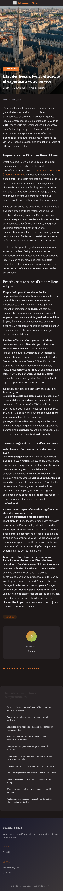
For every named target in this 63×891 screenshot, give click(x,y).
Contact (7, 872)
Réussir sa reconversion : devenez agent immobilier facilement (30, 790)
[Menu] (48, 3)
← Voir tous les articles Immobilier (21, 668)
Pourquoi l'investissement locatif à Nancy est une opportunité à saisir (29, 708)
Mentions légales (11, 867)
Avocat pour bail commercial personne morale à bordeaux (29, 718)
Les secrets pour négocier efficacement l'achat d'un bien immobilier (30, 728)
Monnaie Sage (26, 3)
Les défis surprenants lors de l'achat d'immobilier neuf (31, 772)
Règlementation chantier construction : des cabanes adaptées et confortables (30, 800)
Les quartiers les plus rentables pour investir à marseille (27, 748)
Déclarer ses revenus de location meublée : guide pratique (29, 781)
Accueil (6, 99)
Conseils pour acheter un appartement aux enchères (30, 766)
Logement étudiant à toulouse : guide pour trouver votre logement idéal (30, 757)
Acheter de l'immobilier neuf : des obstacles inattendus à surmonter (27, 738)
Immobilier (11, 69)
